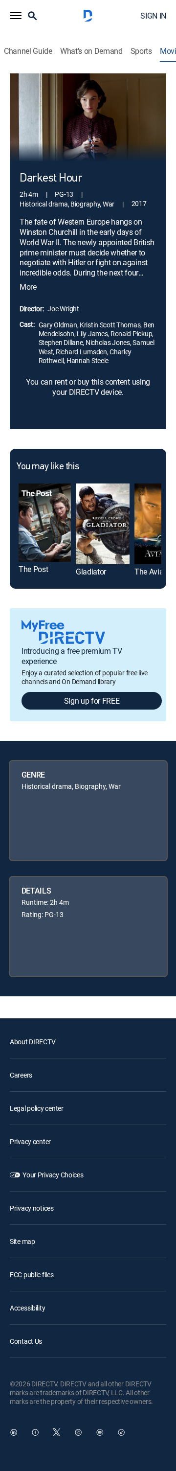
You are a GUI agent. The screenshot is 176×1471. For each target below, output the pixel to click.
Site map (22, 1241)
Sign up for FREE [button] (92, 700)
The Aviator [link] (153, 571)
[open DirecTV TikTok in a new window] (121, 1432)
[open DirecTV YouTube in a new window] (100, 1432)
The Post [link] (33, 569)
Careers (21, 1075)
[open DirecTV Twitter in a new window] (57, 1432)
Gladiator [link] (91, 571)
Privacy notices (32, 1208)
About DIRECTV (32, 1041)
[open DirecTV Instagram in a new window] (78, 1432)
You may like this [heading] (48, 467)
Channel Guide (28, 51)
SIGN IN (153, 15)
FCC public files (32, 1274)
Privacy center (30, 1141)
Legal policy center (37, 1108)
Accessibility (27, 1307)
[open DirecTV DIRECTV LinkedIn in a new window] (14, 1432)
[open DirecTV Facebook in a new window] (35, 1432)
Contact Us (26, 1341)
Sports (141, 51)
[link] (45, 522)
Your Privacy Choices (52, 1174)
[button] (16, 16)
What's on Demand (91, 51)
